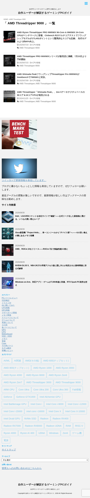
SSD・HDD (7, 336)
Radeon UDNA (54, 426)
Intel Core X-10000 (75, 411)
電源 (4, 341)
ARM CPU (9, 389)
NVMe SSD (30, 418)
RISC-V (79, 426)
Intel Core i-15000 (13, 411)
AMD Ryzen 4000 (13, 375)
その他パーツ (7, 346)
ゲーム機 (77, 433)
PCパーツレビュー (10, 298)
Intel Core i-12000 (77, 404)
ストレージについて (10, 318)
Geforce (8, 397)
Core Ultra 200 (41, 389)
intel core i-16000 (35, 411)
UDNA (41, 433)
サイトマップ (9, 449)
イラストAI (6, 303)
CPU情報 (36, 45)
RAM (68, 426)
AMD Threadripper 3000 (38, 382)
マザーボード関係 (9, 313)
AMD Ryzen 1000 (42, 368)
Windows (53, 433)
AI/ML (7, 360)
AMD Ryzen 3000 (65, 368)
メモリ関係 (6, 315)
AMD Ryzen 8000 (35, 375)
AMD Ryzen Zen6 (58, 375)
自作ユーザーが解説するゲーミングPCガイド (45, 12)
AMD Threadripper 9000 (29, 48)
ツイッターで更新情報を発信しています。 (24, 180)
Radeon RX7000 (12, 426)
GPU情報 (6, 310)
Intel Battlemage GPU (15, 404)
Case (4, 343)
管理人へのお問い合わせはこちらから (22, 468)
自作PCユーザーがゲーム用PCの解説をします (45, 489)
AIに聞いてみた (8, 305)
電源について (7, 322)
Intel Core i (36, 404)
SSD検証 (5, 300)
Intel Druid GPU (12, 418)
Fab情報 (76, 389)
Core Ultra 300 (60, 389)
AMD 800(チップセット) (16, 368)
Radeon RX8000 (33, 426)
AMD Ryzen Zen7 (13, 382)
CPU (4, 332)
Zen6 (65, 433)
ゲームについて (8, 320)
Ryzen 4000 (10, 433)
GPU (4, 330)
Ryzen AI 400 (27, 433)
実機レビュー (7, 351)
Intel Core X (55, 411)
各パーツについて (9, 327)
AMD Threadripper (27, 84)
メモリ (4, 339)
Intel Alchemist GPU (50, 397)
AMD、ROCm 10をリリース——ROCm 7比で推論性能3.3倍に (41, 249)
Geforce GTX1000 (25, 397)
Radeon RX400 (60, 418)
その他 (4, 325)
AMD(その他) (32, 360)
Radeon (44, 418)
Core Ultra (24, 389)
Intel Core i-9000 (55, 404)
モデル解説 (6, 348)
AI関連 (17, 360)
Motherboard (7, 334)
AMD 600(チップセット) (56, 360)
